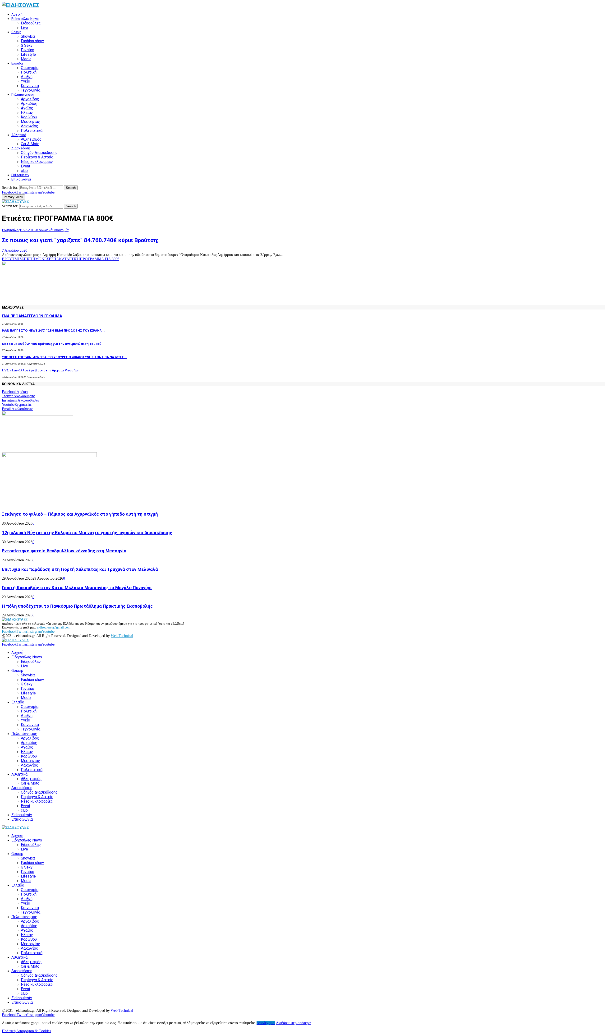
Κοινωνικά (30, 85)
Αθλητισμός (31, 139)
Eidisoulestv (20, 175)
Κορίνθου (29, 117)
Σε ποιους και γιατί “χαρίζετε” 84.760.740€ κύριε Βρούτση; (80, 240)
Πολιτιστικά (31, 130)
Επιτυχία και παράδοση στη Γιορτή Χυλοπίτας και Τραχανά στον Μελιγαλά (80, 569)
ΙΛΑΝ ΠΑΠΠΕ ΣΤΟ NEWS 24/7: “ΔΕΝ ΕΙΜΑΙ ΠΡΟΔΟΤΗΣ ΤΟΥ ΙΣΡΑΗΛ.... (53, 330)
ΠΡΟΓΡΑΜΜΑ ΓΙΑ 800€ (99, 259)
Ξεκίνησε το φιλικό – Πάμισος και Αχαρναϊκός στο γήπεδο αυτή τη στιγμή (80, 514)
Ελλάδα (17, 63)
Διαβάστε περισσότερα (293, 1023)
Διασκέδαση (20, 148)
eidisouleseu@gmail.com (53, 627)
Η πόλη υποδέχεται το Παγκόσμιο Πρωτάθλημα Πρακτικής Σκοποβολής (77, 606)
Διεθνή (26, 76)
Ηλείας (27, 112)
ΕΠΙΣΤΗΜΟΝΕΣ (35, 259)
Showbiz (28, 36)
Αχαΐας (27, 108)
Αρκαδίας (29, 103)
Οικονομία (29, 67)
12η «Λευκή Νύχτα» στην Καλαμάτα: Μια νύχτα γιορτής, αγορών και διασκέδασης (87, 532)
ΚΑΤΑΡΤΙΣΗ (69, 259)
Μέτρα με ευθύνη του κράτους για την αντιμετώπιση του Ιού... (53, 344)
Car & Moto (30, 144)
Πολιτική (29, 72)
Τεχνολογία (30, 90)
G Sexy (26, 45)
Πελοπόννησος (22, 95)
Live (24, 27)
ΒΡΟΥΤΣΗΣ (12, 259)
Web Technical (122, 636)
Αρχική (17, 14)
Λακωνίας (29, 126)
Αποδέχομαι (266, 1023)
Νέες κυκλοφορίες (37, 161)
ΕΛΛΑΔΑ (28, 230)
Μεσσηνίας (30, 121)
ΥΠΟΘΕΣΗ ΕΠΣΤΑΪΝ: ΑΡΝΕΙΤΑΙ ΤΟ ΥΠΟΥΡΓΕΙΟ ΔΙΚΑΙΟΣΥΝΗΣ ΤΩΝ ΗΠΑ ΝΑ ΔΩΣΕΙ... (64, 357)
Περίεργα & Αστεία (37, 157)
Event (25, 166)
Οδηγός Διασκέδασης (39, 152)
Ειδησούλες (31, 23)
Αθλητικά (18, 135)
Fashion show (32, 41)
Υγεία (25, 81)
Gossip (16, 32)
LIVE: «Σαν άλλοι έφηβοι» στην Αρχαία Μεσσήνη (40, 370)
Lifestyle (28, 54)
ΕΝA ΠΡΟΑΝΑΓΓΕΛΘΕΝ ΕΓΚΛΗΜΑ (32, 316)
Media (26, 59)
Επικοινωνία (21, 179)
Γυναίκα (27, 50)
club (24, 170)
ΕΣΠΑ (54, 259)
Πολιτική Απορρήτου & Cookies (26, 1031)
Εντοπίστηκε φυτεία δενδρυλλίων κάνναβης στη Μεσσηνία (64, 551)
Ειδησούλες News (25, 19)
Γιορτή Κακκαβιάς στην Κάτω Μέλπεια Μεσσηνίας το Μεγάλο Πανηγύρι (77, 587)
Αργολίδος (30, 99)
